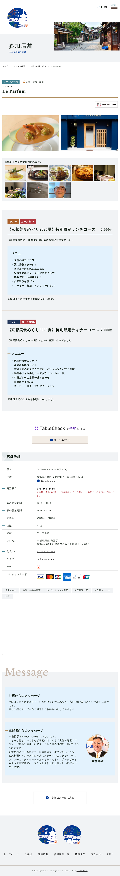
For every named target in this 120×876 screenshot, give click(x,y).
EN (105, 6)
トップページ (11, 854)
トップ (5, 66)
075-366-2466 (46, 488)
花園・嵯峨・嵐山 (38, 66)
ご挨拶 (28, 854)
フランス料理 (19, 66)
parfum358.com (46, 551)
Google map (48, 481)
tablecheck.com (46, 559)
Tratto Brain (82, 871)
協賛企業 (80, 854)
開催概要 (43, 854)
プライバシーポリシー (103, 854)
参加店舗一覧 (61, 854)
